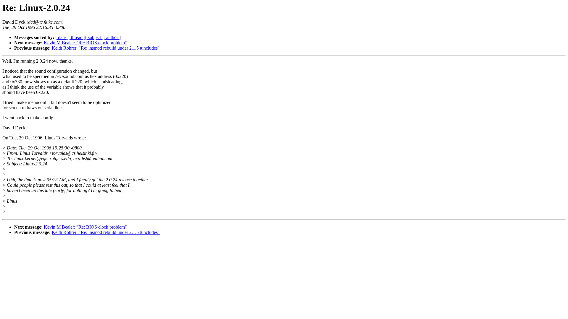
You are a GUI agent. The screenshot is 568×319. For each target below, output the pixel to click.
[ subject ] (94, 37)
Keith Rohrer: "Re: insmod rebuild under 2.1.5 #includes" (106, 48)
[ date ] (61, 37)
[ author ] (112, 37)
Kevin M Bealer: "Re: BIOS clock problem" (85, 42)
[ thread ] (76, 37)
